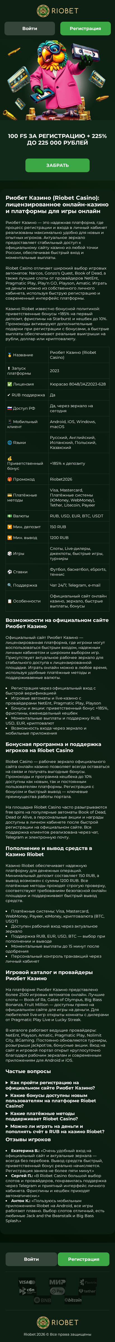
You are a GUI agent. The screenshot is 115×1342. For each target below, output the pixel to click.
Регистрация (85, 28)
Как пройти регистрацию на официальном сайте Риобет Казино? (50, 1085)
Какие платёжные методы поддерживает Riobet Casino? (42, 1116)
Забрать (57, 165)
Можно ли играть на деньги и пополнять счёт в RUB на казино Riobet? (55, 1129)
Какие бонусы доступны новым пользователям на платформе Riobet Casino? (51, 1101)
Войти (29, 28)
